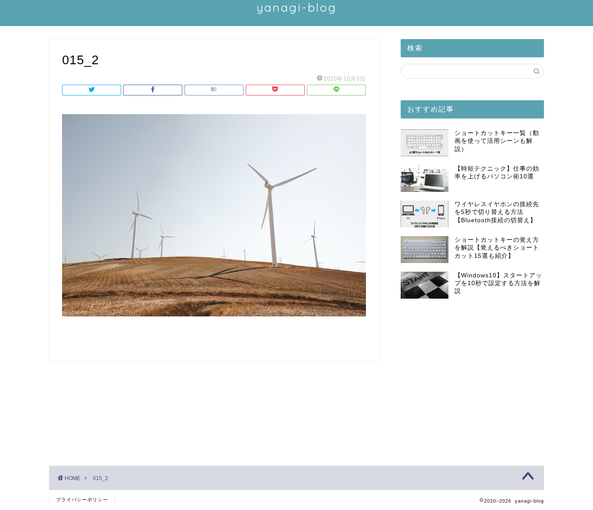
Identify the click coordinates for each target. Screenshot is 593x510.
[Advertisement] (472, 379)
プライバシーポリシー (82, 499)
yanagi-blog (297, 7)
